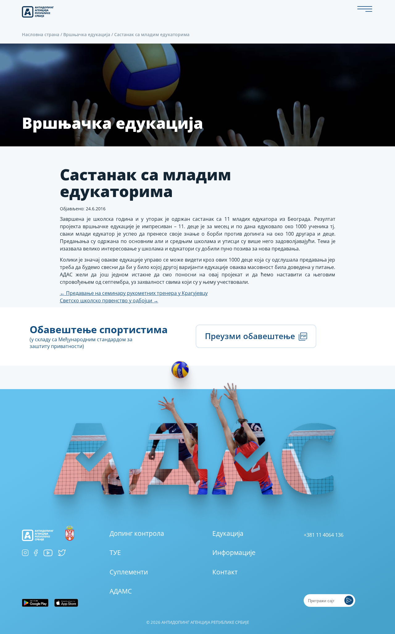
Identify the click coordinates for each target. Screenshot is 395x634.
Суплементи (129, 572)
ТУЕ (115, 552)
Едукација (227, 533)
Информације (234, 552)
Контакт (225, 572)
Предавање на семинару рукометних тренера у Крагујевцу (134, 293)
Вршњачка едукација (86, 34)
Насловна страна (40, 34)
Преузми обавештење (251, 336)
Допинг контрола (137, 533)
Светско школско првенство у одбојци (109, 300)
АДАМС (121, 591)
